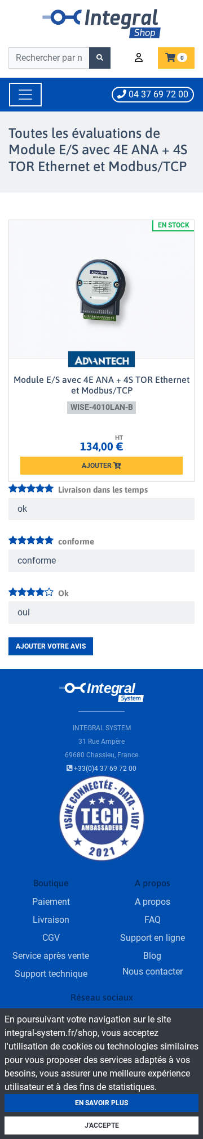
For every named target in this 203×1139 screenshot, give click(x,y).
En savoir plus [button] (101, 1103)
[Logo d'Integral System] (101, 22)
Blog (152, 955)
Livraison (51, 919)
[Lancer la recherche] (100, 58)
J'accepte (102, 1125)
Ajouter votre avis (51, 646)
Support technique (51, 973)
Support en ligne (152, 937)
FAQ (152, 919)
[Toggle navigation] (25, 94)
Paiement (51, 901)
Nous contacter (152, 971)
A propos (152, 901)
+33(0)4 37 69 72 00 (104, 768)
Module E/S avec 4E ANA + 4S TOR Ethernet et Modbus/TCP (101, 384)
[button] (140, 58)
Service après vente (50, 955)
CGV (51, 937)
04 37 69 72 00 (157, 94)
